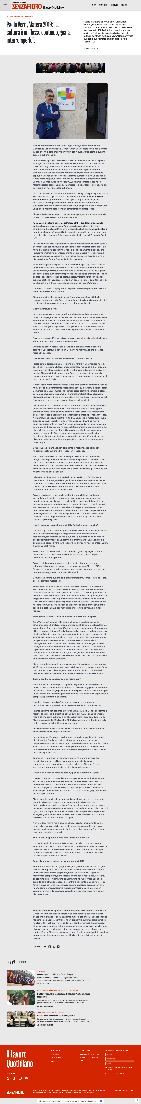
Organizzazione (51, 1012)
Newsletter (103, 5)
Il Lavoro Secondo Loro (15, 17)
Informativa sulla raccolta (49, 1101)
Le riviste (55, 1054)
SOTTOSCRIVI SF (57, 1058)
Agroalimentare (42, 991)
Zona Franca (73, 991)
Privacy (118, 1090)
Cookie (125, 1090)
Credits (131, 1090)
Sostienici (114, 5)
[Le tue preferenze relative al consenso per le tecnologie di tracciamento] (137, 1100)
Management (28, 17)
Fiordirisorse (86, 1051)
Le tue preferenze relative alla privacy (80, 1101)
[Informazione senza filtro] (15, 1092)
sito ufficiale (98, 229)
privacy (110, 1069)
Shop (94, 5)
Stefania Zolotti (93, 48)
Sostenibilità (63, 991)
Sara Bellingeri (46, 1006)
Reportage (55, 1051)
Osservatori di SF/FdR (89, 1054)
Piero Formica (45, 984)
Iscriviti (120, 1074)
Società (61, 1012)
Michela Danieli (46, 1025)
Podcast (124, 5)
